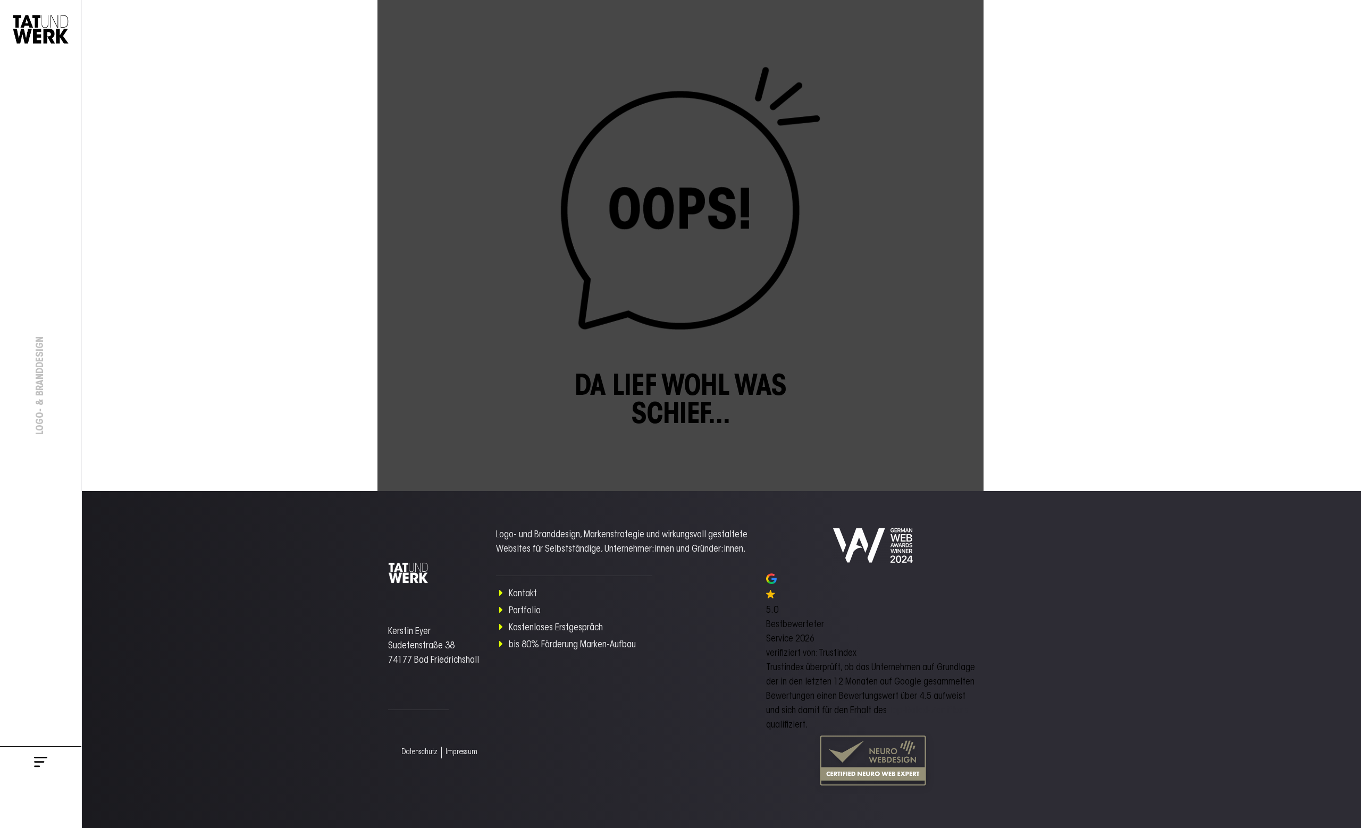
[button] (40, 764)
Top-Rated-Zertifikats (928, 711)
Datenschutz (419, 752)
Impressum (461, 752)
